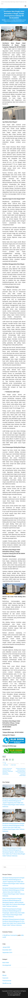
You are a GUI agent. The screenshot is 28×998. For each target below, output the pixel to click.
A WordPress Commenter (10, 935)
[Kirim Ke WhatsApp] (13, 759)
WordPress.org (7, 983)
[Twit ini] (7, 759)
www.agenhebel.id (15, 995)
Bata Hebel (6, 764)
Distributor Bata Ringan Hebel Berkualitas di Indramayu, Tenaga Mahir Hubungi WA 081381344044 (8, 771)
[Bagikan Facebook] (4, 759)
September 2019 (7, 952)
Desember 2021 (7, 950)
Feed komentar (7, 980)
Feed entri (5, 978)
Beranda (3, 19)
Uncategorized (7, 965)
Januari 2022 (6, 947)
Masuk (4, 975)
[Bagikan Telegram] (10, 759)
